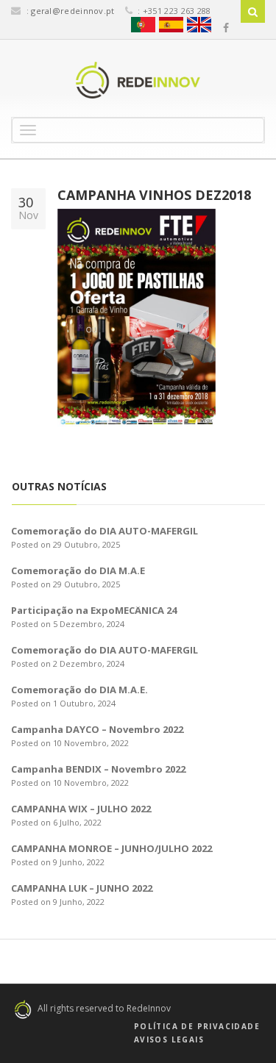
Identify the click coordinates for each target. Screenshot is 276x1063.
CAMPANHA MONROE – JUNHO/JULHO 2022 (111, 848)
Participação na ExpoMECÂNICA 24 (94, 610)
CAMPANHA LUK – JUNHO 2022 (81, 888)
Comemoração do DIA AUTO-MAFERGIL (104, 530)
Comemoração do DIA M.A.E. (79, 689)
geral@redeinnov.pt (72, 10)
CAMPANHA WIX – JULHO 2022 (81, 808)
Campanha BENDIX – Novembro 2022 (98, 769)
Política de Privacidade (197, 1026)
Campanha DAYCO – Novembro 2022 (97, 729)
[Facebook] (226, 28)
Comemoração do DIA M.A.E (78, 570)
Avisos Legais (169, 1039)
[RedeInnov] (138, 80)
